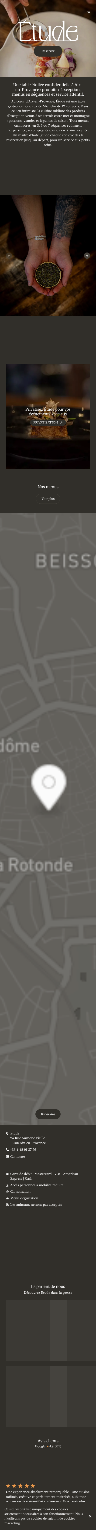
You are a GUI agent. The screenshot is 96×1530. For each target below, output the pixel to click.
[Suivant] (87, 255)
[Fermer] (90, 1516)
